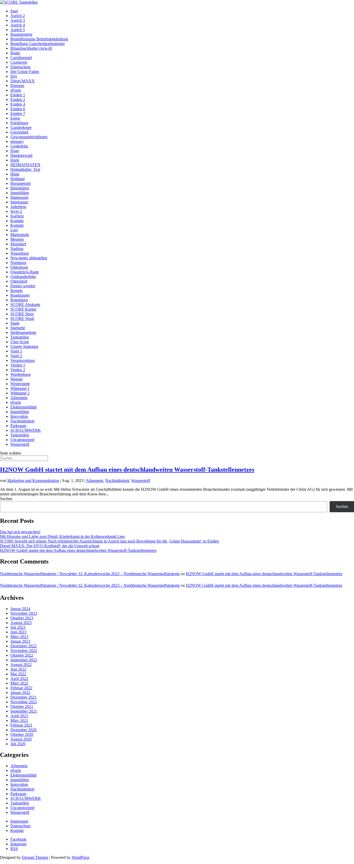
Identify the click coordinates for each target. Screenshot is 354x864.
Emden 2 (17, 99)
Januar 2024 (20, 608)
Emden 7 (17, 113)
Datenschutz (20, 67)
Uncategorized (22, 439)
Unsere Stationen (24, 346)
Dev (13, 76)
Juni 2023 (18, 632)
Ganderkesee (21, 127)
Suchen (6, 498)
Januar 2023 (20, 641)
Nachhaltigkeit (22, 421)
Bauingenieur (21, 34)
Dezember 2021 (23, 697)
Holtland (17, 179)
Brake (15, 53)
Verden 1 (17, 365)
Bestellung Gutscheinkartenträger (37, 43)
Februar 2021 (21, 725)
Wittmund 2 (20, 393)
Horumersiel (20, 183)
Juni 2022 (18, 669)
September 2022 (23, 660)
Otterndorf (18, 281)
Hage (14, 151)
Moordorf (18, 244)
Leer (14, 230)
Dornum (17, 85)
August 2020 (21, 739)
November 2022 (23, 650)
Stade (14, 323)
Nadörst (16, 248)
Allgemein (18, 398)
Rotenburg (19, 300)
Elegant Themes (35, 857)
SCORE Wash (22, 318)
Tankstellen (19, 337)
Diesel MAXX (22, 81)
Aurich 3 (17, 20)
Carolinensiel (21, 57)
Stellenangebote (23, 332)
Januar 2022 (20, 692)
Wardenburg (20, 374)
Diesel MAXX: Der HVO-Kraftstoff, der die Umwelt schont (49, 546)
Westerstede (20, 384)
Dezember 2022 (23, 646)
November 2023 (23, 613)
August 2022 (21, 664)
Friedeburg (19, 123)
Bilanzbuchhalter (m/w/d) (31, 48)
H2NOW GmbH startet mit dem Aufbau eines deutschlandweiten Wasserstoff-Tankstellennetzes (127, 469)
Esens (15, 118)
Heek (14, 160)
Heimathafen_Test (25, 169)
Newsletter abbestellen (28, 258)
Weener (16, 379)
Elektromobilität (23, 407)
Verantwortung (22, 360)
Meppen (17, 239)
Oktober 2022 (21, 655)
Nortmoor (18, 262)
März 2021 (19, 720)
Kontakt (17, 220)
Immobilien (19, 193)
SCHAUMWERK (25, 430)
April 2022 (19, 678)
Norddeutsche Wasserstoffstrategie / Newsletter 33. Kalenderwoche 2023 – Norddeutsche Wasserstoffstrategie (90, 574)
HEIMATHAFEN (25, 165)
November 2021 (23, 702)
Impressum (19, 197)
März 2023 (19, 636)
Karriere (17, 216)
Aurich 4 (17, 25)
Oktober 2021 (21, 706)
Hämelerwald (21, 155)
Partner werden (22, 286)
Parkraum (18, 425)
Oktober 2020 (21, 734)
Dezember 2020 (23, 730)
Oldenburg (19, 267)
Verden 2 (17, 370)
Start (14, 11)
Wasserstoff (19, 444)
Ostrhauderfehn (23, 276)
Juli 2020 (17, 744)
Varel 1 (16, 351)
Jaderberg (18, 206)
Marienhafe (19, 234)
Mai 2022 (18, 674)
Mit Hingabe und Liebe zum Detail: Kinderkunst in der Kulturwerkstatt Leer (62, 536)
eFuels (15, 90)
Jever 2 (16, 211)
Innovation (19, 416)
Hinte (14, 174)
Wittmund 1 (20, 388)
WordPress (80, 857)
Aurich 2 (17, 15)
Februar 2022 (21, 688)
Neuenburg (19, 253)
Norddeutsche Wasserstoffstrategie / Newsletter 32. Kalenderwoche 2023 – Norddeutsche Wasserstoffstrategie (90, 585)
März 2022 (19, 683)
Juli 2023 (17, 627)
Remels (16, 290)
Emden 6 (17, 109)
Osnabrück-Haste (24, 272)
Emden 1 (17, 95)
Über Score (19, 342)
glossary (17, 141)
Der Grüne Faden (24, 71)
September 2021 (23, 711)
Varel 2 (16, 356)
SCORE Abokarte (25, 304)
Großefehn (19, 146)
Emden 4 (17, 104)
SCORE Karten (23, 309)
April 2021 (19, 716)
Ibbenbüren (19, 188)
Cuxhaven (18, 62)
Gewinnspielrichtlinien (28, 137)
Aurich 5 (17, 29)
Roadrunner (20, 295)
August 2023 (21, 622)
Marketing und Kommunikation (33, 480)
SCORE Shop (22, 314)
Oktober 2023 (21, 618)
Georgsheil (19, 132)
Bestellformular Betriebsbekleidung (39, 39)
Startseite (17, 328)
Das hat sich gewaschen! (20, 532)
